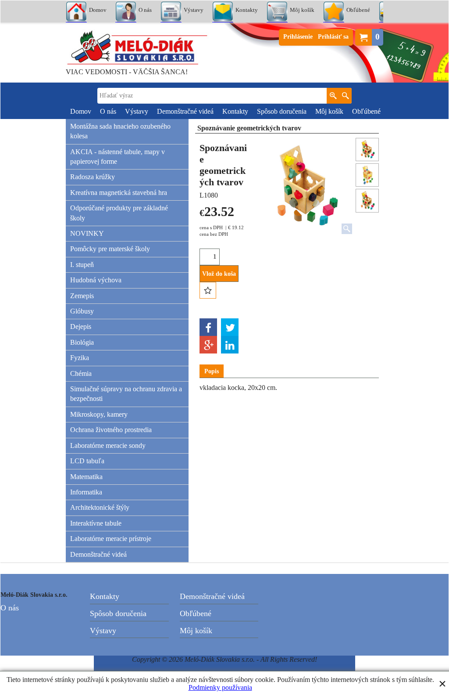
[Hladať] (345, 96)
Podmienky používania (220, 687)
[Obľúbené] (208, 290)
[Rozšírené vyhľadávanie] (333, 96)
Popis (211, 371)
